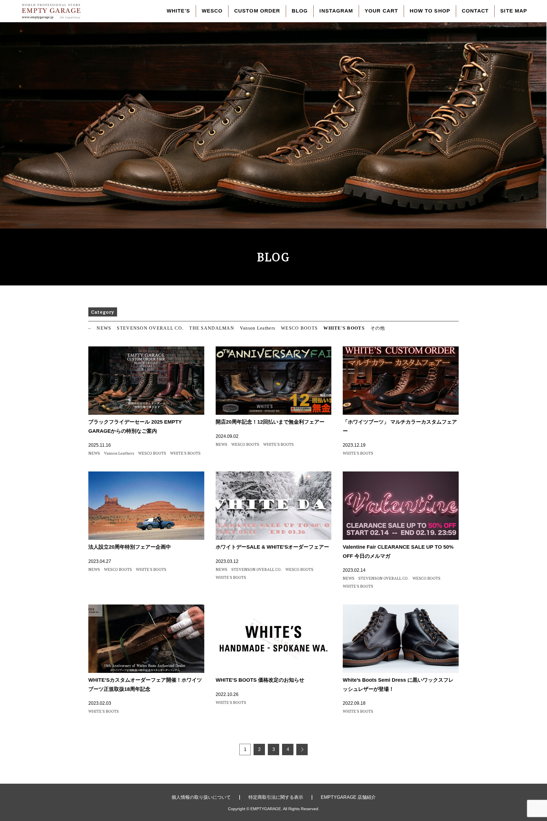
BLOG (300, 11)
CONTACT (475, 11)
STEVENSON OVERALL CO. (150, 328)
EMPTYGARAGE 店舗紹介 (348, 797)
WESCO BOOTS (299, 328)
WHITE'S (178, 11)
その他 (377, 328)
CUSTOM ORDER (257, 11)
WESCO (212, 11)
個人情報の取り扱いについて (201, 797)
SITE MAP (513, 11)
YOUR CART (381, 11)
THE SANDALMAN (211, 328)
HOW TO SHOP (430, 11)
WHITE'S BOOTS (344, 328)
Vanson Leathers (257, 328)
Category (102, 312)
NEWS (104, 328)
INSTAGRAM (336, 11)
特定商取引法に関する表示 (275, 797)
